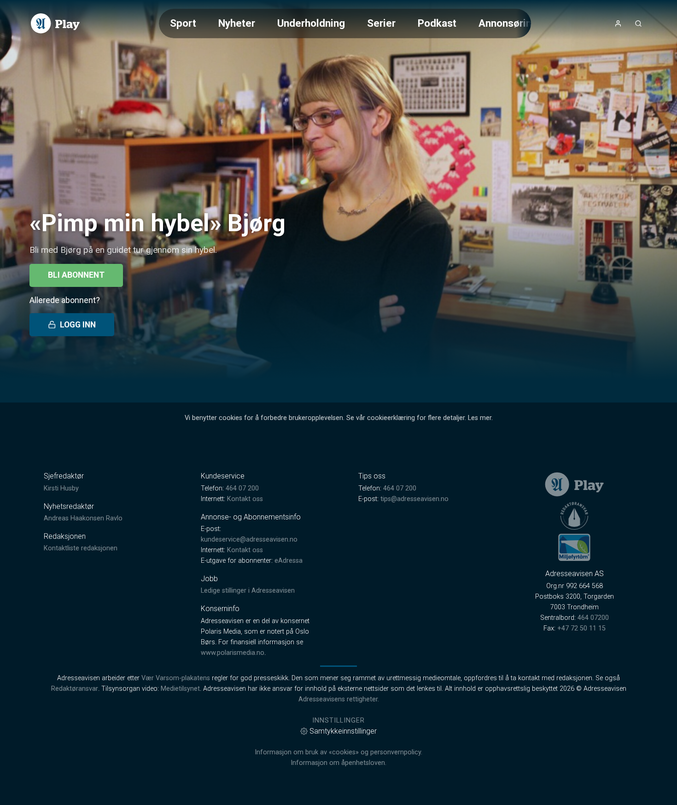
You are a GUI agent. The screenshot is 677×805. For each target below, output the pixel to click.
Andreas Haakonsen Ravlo (83, 518)
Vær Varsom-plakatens (175, 678)
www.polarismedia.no (232, 653)
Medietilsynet (180, 689)
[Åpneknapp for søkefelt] (638, 23)
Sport (183, 23)
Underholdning (311, 23)
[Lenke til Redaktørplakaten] (574, 516)
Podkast (437, 23)
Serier (381, 23)
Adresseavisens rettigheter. (338, 699)
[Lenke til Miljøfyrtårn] (574, 547)
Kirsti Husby (61, 488)
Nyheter (236, 23)
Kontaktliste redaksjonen (80, 548)
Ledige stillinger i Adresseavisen (248, 591)
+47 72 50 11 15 (581, 628)
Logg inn (78, 324)
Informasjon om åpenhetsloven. (338, 763)
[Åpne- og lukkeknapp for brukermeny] (618, 23)
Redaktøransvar (74, 689)
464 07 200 (242, 488)
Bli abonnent (76, 275)
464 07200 (593, 618)
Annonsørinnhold (518, 23)
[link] (55, 23)
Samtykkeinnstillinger (343, 731)
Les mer (479, 418)
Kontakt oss (245, 499)
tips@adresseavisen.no (414, 499)
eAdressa (288, 561)
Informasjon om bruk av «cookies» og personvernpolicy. (338, 752)
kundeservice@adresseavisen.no (249, 539)
